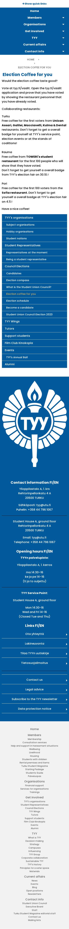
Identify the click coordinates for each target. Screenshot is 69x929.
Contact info (34, 899)
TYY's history (34, 864)
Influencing (34, 851)
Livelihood (34, 752)
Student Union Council (34, 903)
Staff (34, 910)
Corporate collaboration (34, 857)
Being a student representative (26, 259)
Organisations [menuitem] (35, 24)
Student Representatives (23, 245)
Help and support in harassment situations (34, 745)
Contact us (34, 680)
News (35, 880)
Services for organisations (34, 788)
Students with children (34, 759)
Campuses (34, 847)
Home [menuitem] (34, 11)
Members (34, 735)
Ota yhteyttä (34, 634)
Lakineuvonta (34, 644)
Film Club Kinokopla (19, 343)
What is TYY (34, 837)
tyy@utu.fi (43, 505)
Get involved (34, 797)
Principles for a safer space (34, 867)
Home (30, 59)
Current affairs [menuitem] (34, 44)
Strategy (34, 844)
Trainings (35, 792)
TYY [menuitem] (35, 38)
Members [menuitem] (35, 18)
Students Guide (34, 772)
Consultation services (34, 742)
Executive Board (34, 906)
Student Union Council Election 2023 (29, 314)
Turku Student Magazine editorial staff (34, 913)
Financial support (34, 785)
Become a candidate (19, 307)
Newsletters (34, 893)
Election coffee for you (21, 294)
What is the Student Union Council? (28, 287)
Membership (34, 739)
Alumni (10, 364)
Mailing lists (34, 920)
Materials (35, 871)
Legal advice (34, 689)
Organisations (34, 781)
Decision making (34, 840)
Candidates (13, 273)
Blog (34, 887)
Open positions (34, 890)
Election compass (17, 280)
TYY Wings (12, 321)
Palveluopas (34, 776)
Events (9, 350)
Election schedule (17, 301)
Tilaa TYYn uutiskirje (34, 653)
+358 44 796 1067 (40, 510)
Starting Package (34, 769)
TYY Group (34, 854)
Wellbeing (34, 749)
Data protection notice (34, 709)
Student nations (16, 238)
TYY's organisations (19, 218)
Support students (17, 336)
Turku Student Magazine (34, 765)
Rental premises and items (34, 762)
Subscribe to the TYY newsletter (34, 699)
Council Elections (17, 266)
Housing (34, 755)
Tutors (9, 329)
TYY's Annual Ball (17, 357)
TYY (34, 834)
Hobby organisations (19, 231)
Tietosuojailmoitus (34, 663)
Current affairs (34, 877)
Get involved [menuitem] (34, 31)
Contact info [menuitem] (34, 51)
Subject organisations (20, 224)
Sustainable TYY (34, 861)
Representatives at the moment (26, 252)
